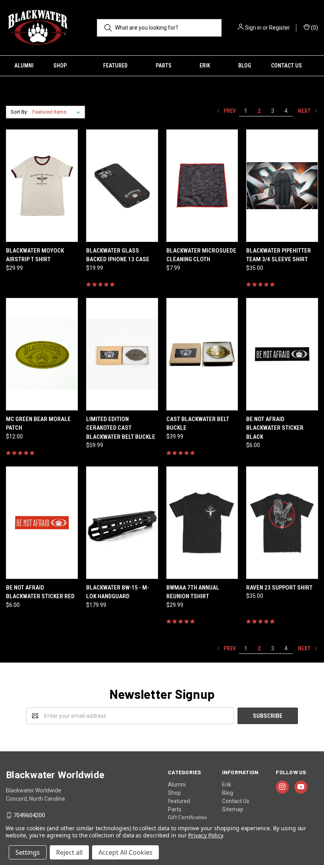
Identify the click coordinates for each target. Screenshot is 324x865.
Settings (27, 852)
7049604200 (29, 815)
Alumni (24, 65)
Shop (60, 65)
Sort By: (19, 112)
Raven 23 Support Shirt (279, 587)
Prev (229, 111)
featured (115, 65)
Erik (205, 65)
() (314, 27)
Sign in (253, 27)
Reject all (69, 852)
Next (305, 111)
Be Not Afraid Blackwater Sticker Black (274, 428)
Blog (244, 65)
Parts (163, 65)
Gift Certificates (187, 817)
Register (279, 27)
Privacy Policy (205, 835)
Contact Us (286, 65)
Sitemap (232, 809)
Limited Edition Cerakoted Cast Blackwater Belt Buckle (120, 428)
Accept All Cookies (125, 852)
